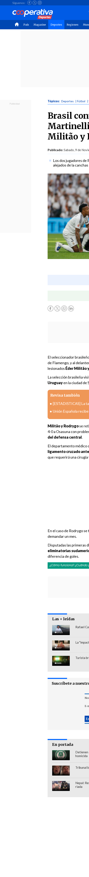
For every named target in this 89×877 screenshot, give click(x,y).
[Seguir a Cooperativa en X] (34, 2)
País (26, 24)
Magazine (40, 24)
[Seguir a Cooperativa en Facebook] (29, 2)
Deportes (56, 24)
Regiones (72, 24)
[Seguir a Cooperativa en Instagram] (40, 2)
